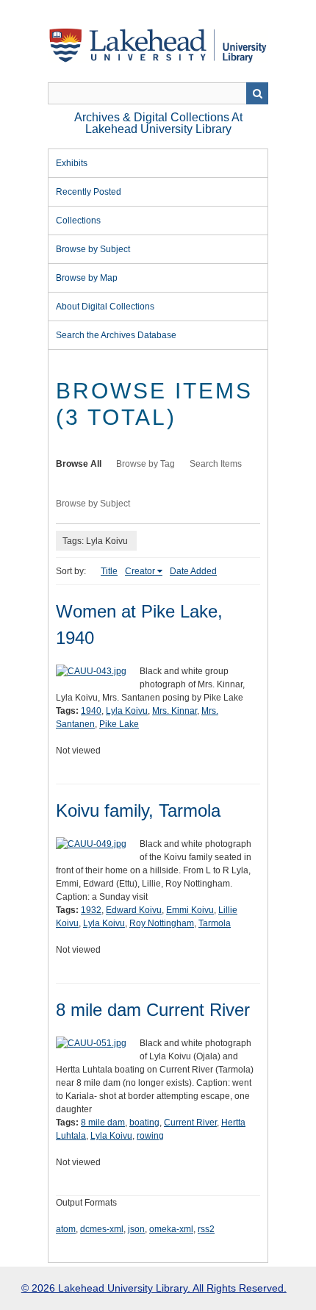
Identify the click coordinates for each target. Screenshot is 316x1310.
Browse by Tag (145, 464)
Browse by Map (87, 278)
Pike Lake (119, 724)
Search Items (216, 464)
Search (257, 93)
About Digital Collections (105, 306)
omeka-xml (171, 1229)
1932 (91, 910)
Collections (78, 220)
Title (109, 571)
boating (144, 1122)
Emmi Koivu (190, 910)
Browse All (78, 464)
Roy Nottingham (161, 923)
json (136, 1229)
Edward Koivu (134, 910)
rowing (150, 1136)
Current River (190, 1122)
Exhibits (71, 163)
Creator (140, 571)
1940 (91, 711)
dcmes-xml (101, 1229)
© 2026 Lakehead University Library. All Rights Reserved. (154, 1288)
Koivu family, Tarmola (138, 810)
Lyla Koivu (127, 711)
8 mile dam (103, 1122)
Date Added (193, 571)
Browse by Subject (93, 249)
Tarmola (214, 923)
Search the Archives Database (116, 335)
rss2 (206, 1229)
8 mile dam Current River (153, 1010)
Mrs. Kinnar (174, 711)
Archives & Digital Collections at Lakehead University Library (158, 123)
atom (66, 1229)
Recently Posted (88, 192)
